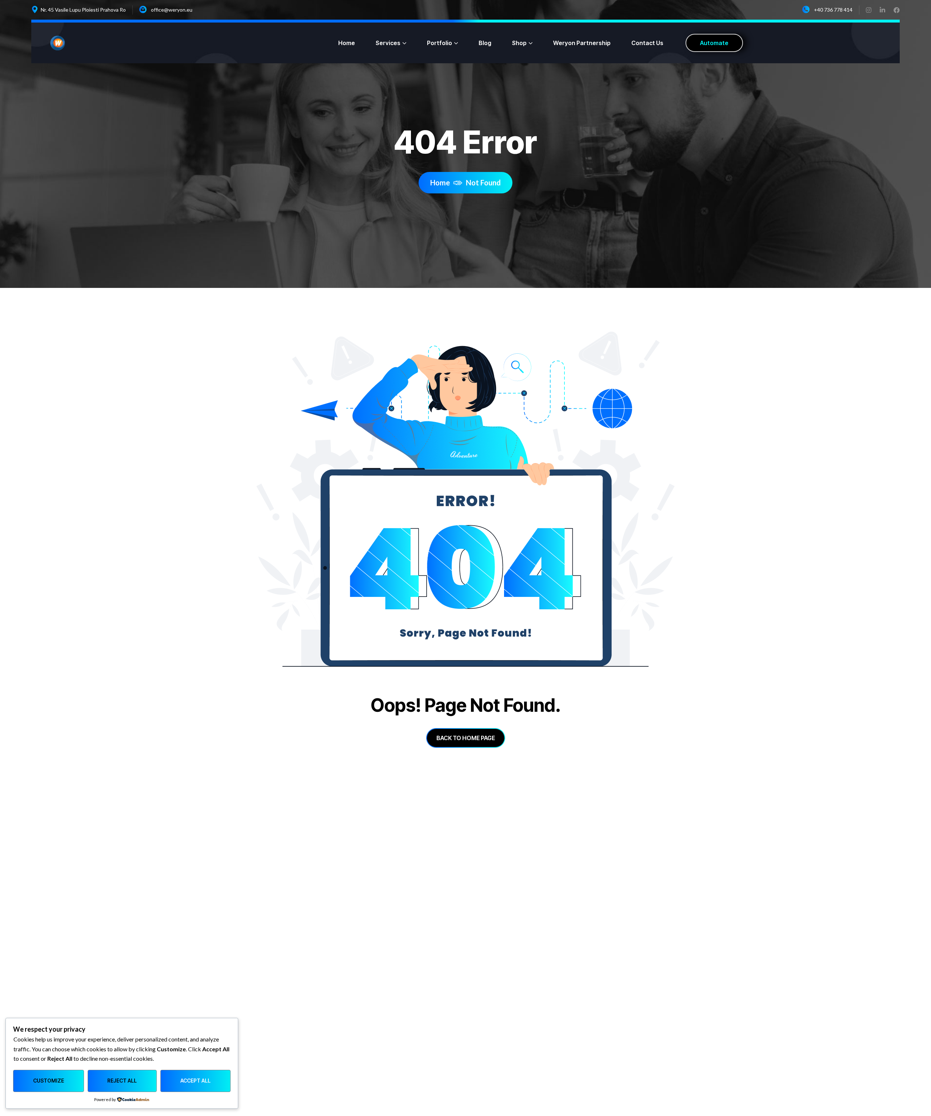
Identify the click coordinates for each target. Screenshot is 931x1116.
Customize (48, 1080)
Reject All (122, 1080)
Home (440, 182)
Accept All (195, 1080)
